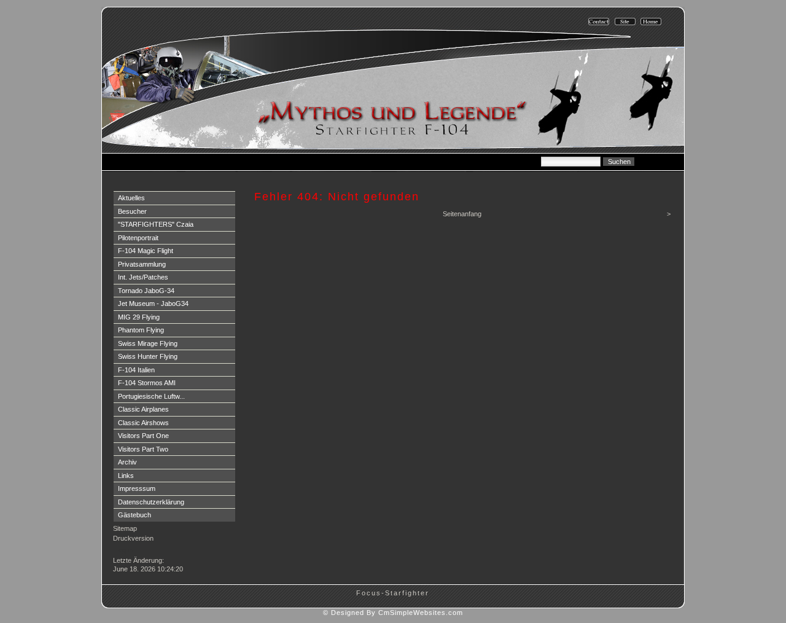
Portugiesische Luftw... (151, 396)
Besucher (132, 211)
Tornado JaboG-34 (146, 290)
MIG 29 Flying (139, 317)
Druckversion (133, 538)
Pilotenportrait (138, 237)
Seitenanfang (462, 213)
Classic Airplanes (143, 409)
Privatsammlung (142, 264)
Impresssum (136, 488)
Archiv (127, 462)
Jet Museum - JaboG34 (153, 303)
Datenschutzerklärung (151, 502)
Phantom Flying (141, 330)
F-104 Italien (136, 370)
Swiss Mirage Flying (147, 343)
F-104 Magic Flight (145, 250)
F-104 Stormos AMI (147, 382)
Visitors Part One (143, 435)
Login (123, 550)
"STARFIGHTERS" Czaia (155, 224)
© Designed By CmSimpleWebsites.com (393, 612)
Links (126, 475)
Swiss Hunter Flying (147, 356)
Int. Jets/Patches (143, 277)
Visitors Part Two (143, 449)
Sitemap (125, 528)
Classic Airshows (143, 422)
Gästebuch (134, 515)
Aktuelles (131, 198)
